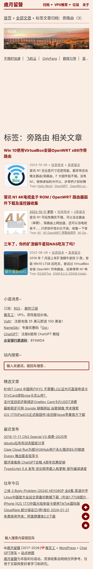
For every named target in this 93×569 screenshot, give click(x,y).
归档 (46, 5)
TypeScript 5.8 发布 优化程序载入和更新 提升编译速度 (45, 469)
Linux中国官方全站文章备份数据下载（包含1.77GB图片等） (48, 497)
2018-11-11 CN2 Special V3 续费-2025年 (35, 437)
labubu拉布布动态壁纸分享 (24, 443)
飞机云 (31, 58)
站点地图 (27, 553)
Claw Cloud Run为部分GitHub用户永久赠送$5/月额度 (44, 449)
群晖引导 (69, 58)
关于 (86, 5)
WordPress (67, 548)
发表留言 (74, 165)
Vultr (7, 321)
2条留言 (79, 212)
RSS (17, 308)
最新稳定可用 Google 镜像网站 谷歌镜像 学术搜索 (41, 408)
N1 (39, 232)
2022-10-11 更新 (41, 212)
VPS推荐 (61, 5)
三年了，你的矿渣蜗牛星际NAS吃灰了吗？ (40, 244)
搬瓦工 (9, 315)
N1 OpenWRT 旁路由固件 (59, 232)
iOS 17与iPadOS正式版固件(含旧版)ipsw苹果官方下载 (44, 415)
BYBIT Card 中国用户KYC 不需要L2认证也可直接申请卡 (46, 389)
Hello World (44, 186)
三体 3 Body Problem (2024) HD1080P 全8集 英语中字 (46, 491)
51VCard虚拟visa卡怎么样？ (25, 395)
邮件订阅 (31, 308)
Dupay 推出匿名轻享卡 (21, 456)
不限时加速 (12, 58)
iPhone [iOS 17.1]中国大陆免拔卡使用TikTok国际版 (42, 503)
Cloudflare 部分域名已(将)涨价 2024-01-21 (36, 510)
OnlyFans (49, 58)
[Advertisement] (46, 96)
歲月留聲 (13, 5)
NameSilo (11, 328)
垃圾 (75, 5)
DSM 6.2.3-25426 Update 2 (71, 273)
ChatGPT (11, 334)
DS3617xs (44, 273)
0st (44, 328)
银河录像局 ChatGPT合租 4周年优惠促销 (34, 462)
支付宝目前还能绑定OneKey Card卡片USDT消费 (40, 402)
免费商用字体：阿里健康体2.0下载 (30, 516)
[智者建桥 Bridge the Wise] (46, 48)
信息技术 (57, 165)
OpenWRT (61, 186)
